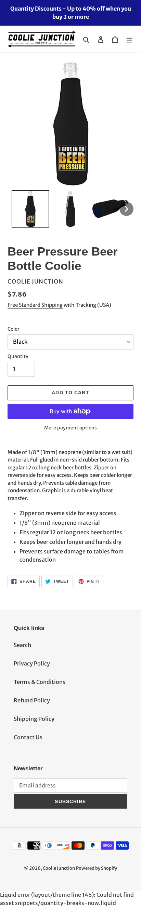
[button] (30, 209)
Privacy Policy (32, 663)
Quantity (18, 356)
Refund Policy (32, 700)
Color (14, 329)
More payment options (70, 428)
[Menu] (129, 39)
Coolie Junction (59, 868)
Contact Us (28, 737)
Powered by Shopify (96, 868)
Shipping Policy (34, 718)
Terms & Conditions (39, 681)
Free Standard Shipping (35, 305)
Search (22, 645)
